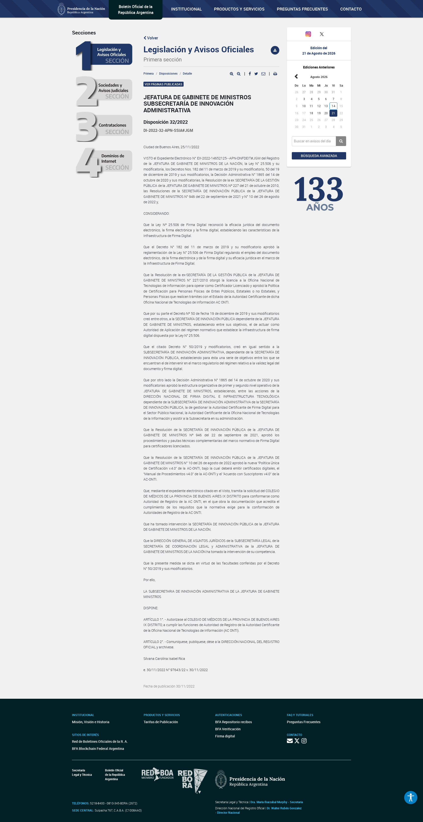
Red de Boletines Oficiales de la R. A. (100, 741)
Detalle (187, 73)
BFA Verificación (228, 729)
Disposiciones (168, 73)
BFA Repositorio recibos (233, 722)
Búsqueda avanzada (319, 155)
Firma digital (225, 736)
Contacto (351, 9)
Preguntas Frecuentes (302, 9)
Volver (152, 38)
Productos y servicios (239, 9)
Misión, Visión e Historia (90, 722)
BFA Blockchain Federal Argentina (98, 748)
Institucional (186, 9)
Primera (148, 73)
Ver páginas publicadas (163, 84)
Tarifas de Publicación (161, 722)
